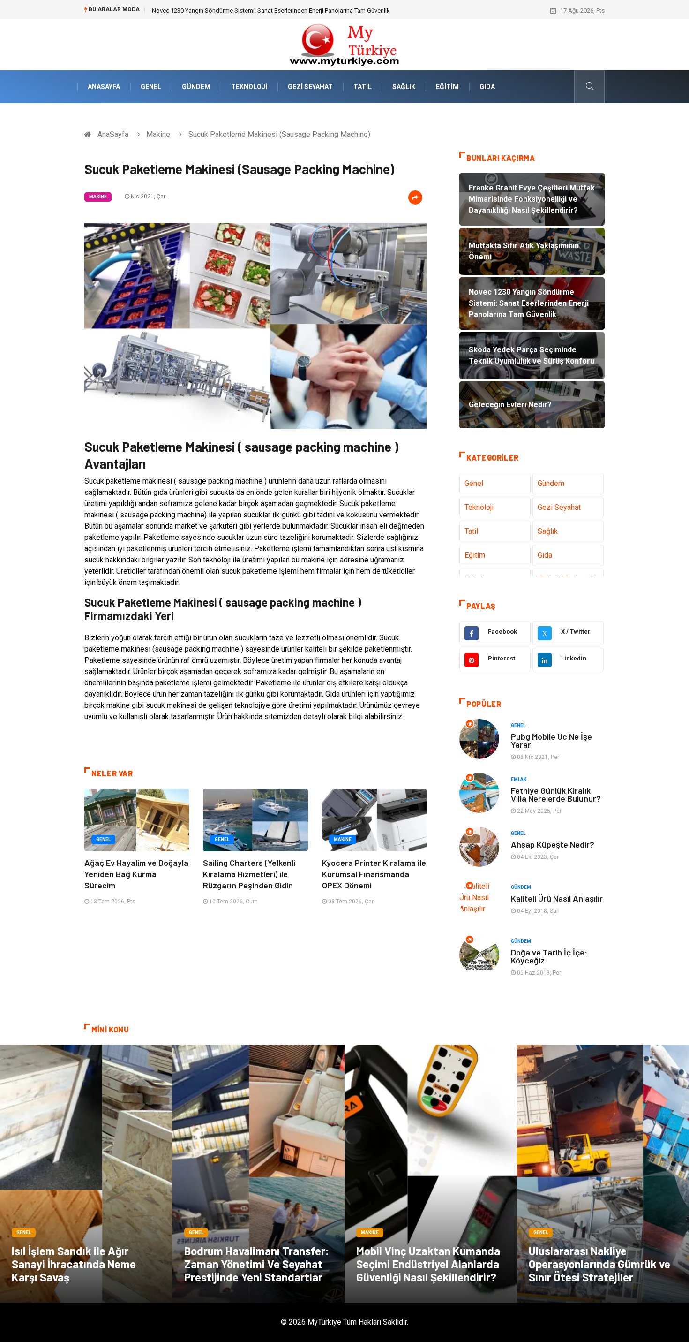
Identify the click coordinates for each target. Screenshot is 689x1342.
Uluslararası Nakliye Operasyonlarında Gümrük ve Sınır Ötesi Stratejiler (599, 1264)
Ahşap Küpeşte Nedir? (552, 844)
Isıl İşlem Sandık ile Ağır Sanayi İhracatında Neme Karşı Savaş (74, 1264)
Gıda (487, 87)
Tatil (362, 87)
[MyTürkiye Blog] (344, 43)
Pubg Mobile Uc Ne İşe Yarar (551, 740)
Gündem (196, 87)
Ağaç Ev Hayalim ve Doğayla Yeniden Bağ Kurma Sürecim (136, 873)
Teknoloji (249, 87)
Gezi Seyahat (310, 87)
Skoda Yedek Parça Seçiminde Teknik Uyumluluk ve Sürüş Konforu (241, 10)
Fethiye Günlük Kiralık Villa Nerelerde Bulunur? (556, 794)
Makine (158, 134)
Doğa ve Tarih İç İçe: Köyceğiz (549, 956)
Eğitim (447, 87)
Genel (151, 87)
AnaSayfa (104, 87)
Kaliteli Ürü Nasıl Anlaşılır (557, 898)
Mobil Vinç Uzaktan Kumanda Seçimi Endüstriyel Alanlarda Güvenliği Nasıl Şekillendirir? (428, 1264)
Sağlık (403, 87)
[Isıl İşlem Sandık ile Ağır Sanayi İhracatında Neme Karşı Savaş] (86, 1174)
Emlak (518, 779)
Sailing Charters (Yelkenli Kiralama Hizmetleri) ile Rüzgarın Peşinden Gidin (249, 873)
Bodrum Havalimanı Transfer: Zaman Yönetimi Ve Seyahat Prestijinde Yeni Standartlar (256, 1264)
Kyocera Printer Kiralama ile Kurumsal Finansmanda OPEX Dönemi (374, 873)
